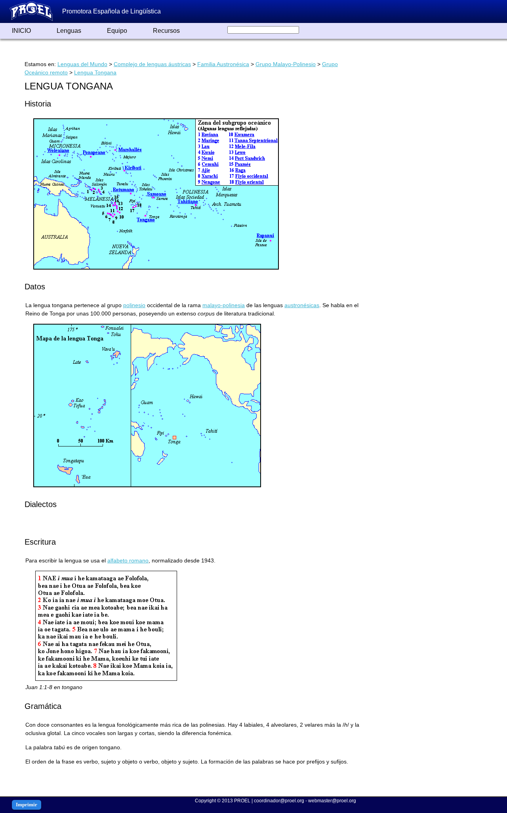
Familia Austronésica (223, 64)
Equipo (117, 30)
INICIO (21, 30)
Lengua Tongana (95, 72)
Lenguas (69, 30)
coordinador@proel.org (279, 801)
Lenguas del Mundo (82, 64)
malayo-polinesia (223, 305)
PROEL (242, 801)
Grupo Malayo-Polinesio (285, 64)
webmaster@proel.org (332, 801)
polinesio (134, 305)
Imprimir (26, 804)
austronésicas (301, 305)
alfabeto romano (128, 560)
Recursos (166, 30)
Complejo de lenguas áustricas (152, 64)
